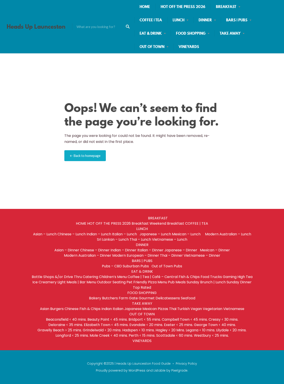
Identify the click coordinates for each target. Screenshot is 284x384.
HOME (145, 6)
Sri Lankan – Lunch (113, 239)
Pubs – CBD (112, 266)
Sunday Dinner (239, 282)
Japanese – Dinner (181, 250)
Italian (118, 308)
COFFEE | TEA (151, 20)
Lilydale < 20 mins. (231, 330)
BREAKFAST (226, 6)
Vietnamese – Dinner (202, 255)
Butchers (110, 298)
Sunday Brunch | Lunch (206, 282)
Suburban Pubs (137, 266)
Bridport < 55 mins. (144, 319)
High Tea (244, 276)
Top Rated (142, 287)
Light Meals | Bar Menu (76, 282)
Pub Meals (177, 282)
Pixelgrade (179, 370)
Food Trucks (211, 276)
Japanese (133, 308)
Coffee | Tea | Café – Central (153, 276)
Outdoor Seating (111, 282)
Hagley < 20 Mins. (170, 330)
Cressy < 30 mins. (223, 319)
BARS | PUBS (236, 20)
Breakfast (140, 223)
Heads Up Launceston (36, 26)
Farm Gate (128, 298)
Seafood (188, 298)
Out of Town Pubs (167, 266)
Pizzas (163, 308)
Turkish (183, 308)
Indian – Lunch (99, 234)
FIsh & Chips (189, 276)
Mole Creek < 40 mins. (109, 335)
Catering (90, 276)
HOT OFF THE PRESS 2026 (183, 6)
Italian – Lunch (125, 234)
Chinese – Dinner (95, 250)
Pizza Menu (157, 282)
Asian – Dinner (66, 250)
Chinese (72, 308)
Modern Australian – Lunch (228, 234)
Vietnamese (233, 308)
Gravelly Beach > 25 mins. (59, 330)
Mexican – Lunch (188, 234)
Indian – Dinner (123, 250)
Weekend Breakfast (167, 223)
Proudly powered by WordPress (120, 370)
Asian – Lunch (45, 234)
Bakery (95, 298)
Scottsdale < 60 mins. (174, 335)
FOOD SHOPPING (190, 33)
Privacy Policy (186, 363)
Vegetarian (212, 308)
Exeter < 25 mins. (178, 324)
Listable (160, 370)
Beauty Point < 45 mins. (107, 319)
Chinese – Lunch (71, 234)
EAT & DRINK (151, 33)
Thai (172, 308)
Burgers (57, 308)
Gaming (230, 276)
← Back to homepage (85, 156)
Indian (106, 308)
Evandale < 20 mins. (146, 324)
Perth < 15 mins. (142, 335)
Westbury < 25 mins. (211, 335)
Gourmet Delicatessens (159, 298)
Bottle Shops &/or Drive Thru (57, 276)
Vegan (196, 308)
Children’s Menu (113, 276)
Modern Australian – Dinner (87, 255)
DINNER (205, 20)
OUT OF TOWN (152, 46)
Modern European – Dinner (135, 255)
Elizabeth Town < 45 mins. (106, 324)
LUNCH (178, 20)
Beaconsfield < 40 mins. (66, 319)
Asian (44, 308)
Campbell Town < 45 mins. (185, 319)
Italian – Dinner (150, 250)
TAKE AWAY (230, 33)
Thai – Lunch (140, 239)
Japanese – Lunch (155, 234)
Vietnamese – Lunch (169, 239)
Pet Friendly (136, 282)
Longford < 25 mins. (72, 335)
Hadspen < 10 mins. (138, 330)
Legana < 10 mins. (200, 330)
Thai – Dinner (171, 255)
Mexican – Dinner (215, 250)
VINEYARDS (189, 46)
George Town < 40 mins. (215, 324)
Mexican (149, 308)
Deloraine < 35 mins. (65, 324)
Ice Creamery (44, 282)
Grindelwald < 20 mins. (102, 330)
